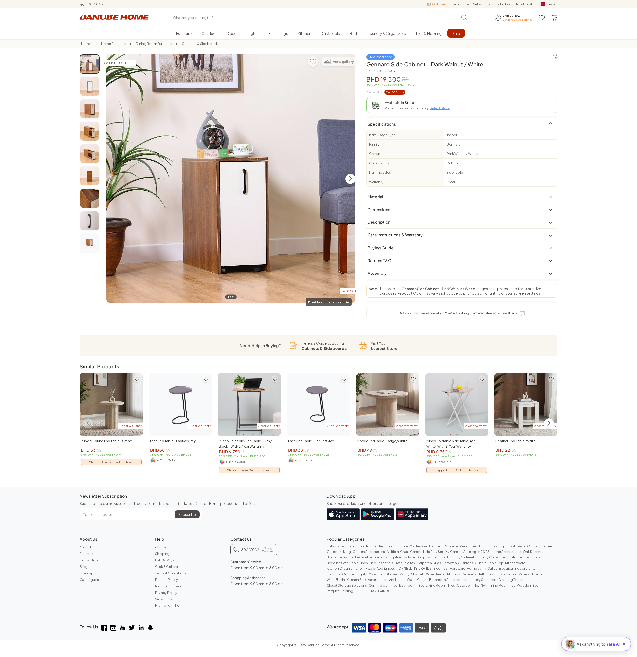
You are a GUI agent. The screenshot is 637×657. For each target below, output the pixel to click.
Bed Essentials (381, 563)
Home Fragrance (340, 557)
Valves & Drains (531, 574)
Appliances (386, 568)
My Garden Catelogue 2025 (467, 552)
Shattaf (417, 574)
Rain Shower (388, 574)
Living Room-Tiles (440, 585)
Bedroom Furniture (393, 546)
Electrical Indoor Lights (517, 568)
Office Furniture (539, 546)
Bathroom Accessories (447, 580)
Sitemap (86, 573)
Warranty (376, 182)
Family (374, 144)
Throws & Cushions (458, 563)
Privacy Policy (166, 593)
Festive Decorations (371, 557)
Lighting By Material (458, 557)
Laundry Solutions (482, 580)
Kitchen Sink (356, 580)
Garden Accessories (369, 552)
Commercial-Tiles (383, 585)
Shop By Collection (490, 557)
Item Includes (380, 172)
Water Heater (435, 574)
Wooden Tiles (527, 585)
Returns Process (168, 586)
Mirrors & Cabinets (461, 574)
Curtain (480, 563)
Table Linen (359, 563)
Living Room (366, 546)
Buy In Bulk (501, 4)
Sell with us (481, 4)
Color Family (379, 163)
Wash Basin (336, 580)
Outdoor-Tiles (468, 585)
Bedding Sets (337, 563)
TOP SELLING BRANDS (414, 568)
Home (86, 44)
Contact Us (164, 547)
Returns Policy (166, 580)
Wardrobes (469, 546)
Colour (374, 154)
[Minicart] (554, 18)
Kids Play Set (433, 552)
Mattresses (418, 546)
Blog (83, 567)
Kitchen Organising (342, 568)
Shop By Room (429, 557)
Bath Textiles (405, 563)
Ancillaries (397, 580)
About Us (87, 547)
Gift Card (439, 4)
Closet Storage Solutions (347, 585)
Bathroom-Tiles (412, 585)
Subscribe (187, 514)
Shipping (162, 554)
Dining (484, 546)
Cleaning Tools (510, 580)
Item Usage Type (382, 135)
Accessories (377, 580)
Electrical (440, 568)
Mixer (373, 574)
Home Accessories (506, 552)
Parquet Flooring (340, 591)
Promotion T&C (167, 605)
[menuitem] (184, 33)
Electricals (532, 557)
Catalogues (89, 580)
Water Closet (417, 580)
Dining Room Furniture (154, 44)
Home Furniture (113, 44)
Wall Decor (531, 552)
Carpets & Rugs (429, 563)
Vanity (404, 574)
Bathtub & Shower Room (497, 574)
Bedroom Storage (443, 546)
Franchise (87, 554)
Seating (497, 546)
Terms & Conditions (170, 573)
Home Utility (476, 568)
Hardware (457, 568)
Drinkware (367, 568)
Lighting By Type (402, 557)
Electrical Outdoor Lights (347, 574)
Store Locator (525, 4)
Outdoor (515, 557)
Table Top (496, 563)
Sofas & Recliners (340, 546)
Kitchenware (515, 563)
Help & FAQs (164, 560)
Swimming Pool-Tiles (498, 585)
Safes (492, 568)
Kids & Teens (515, 546)
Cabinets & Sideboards (200, 44)
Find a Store (89, 560)
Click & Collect (166, 567)
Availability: (385, 92)
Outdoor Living (339, 552)
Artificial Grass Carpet (404, 552)
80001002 (94, 4)
